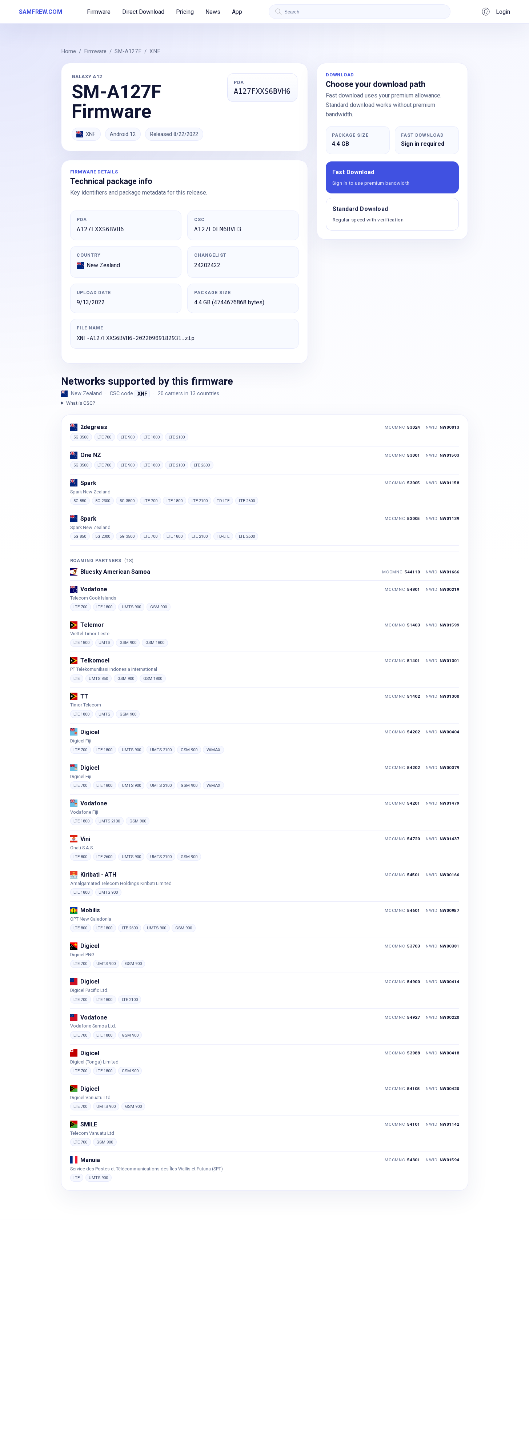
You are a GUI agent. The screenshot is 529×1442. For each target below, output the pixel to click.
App (237, 11)
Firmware (99, 11)
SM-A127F (128, 51)
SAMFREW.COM (40, 11)
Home (68, 51)
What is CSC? (80, 403)
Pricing (185, 11)
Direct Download (143, 11)
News (212, 11)
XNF (154, 51)
